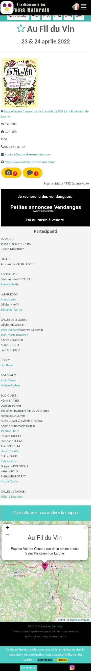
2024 (57, 16)
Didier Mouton (10, 451)
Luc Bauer (7, 365)
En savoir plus (45, 660)
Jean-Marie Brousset (14, 335)
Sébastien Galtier (12, 309)
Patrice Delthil (10, 284)
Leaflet (61, 620)
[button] (22, 29)
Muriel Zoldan (10, 481)
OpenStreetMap (79, 620)
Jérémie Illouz (10, 431)
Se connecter (28, 667)
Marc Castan (9, 299)
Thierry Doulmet (11, 496)
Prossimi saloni (18, 16)
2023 (68, 16)
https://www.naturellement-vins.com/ (30, 162)
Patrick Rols (8, 461)
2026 (35, 16)
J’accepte (62, 660)
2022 (79, 16)
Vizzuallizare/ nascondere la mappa (45, 513)
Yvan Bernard (10, 330)
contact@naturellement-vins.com (27, 154)
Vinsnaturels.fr (25, 7)
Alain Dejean (9, 380)
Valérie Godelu (10, 385)
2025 (46, 16)
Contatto (57, 626)
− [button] (7, 535)
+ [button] (7, 527)
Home (46, 626)
